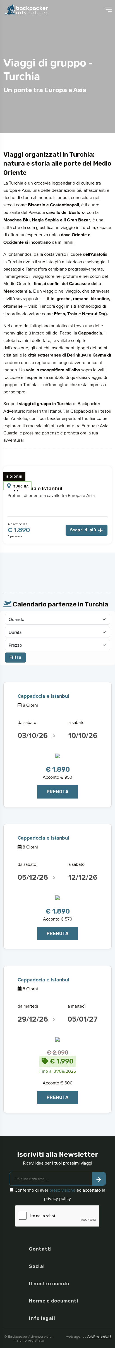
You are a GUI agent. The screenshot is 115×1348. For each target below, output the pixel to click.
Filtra (15, 657)
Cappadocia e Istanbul (35, 489)
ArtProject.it (99, 1337)
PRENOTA (57, 791)
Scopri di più (83, 530)
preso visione (62, 1190)
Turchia (20, 486)
